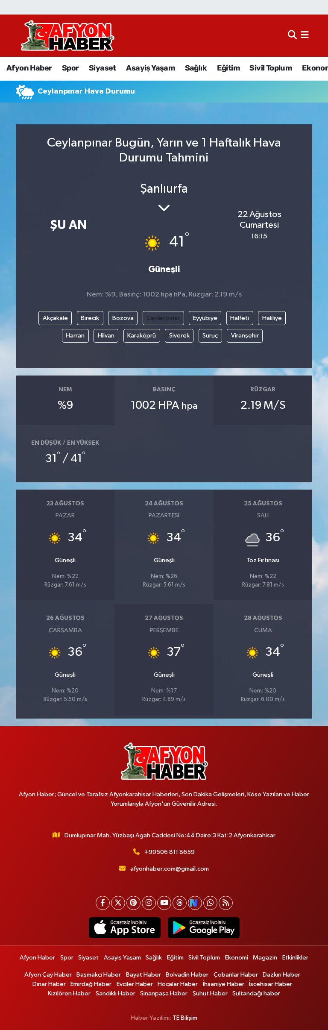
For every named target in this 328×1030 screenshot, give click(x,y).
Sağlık (196, 68)
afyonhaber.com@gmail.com (169, 869)
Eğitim (228, 68)
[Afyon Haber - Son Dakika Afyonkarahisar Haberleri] (67, 35)
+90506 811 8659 (169, 852)
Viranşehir (245, 335)
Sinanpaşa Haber (163, 993)
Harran (75, 335)
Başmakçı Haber (98, 974)
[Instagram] (149, 903)
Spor (70, 68)
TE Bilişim (185, 1018)
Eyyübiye (205, 318)
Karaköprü (141, 335)
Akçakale (55, 318)
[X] (118, 903)
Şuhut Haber (210, 993)
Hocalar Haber (178, 984)
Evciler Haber (135, 984)
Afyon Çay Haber (48, 974)
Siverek (179, 335)
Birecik (90, 318)
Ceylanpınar (163, 318)
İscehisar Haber (270, 984)
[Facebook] (103, 903)
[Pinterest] (133, 903)
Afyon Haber (29, 68)
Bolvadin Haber (187, 974)
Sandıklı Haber (115, 993)
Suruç (210, 335)
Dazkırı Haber (281, 974)
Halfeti (239, 318)
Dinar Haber (49, 984)
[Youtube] (164, 903)
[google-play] (203, 928)
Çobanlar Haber (236, 974)
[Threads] (180, 903)
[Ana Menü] (305, 35)
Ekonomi (236, 957)
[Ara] (292, 35)
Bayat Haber (143, 974)
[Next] (195, 903)
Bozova (123, 318)
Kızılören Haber (69, 993)
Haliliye (272, 318)
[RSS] (226, 903)
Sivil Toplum (270, 68)
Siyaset (102, 68)
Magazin (265, 957)
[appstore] (124, 928)
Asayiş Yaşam (150, 68)
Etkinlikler (295, 957)
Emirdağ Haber (90, 984)
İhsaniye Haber (223, 984)
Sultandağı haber (256, 993)
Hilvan (106, 335)
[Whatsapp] (210, 903)
